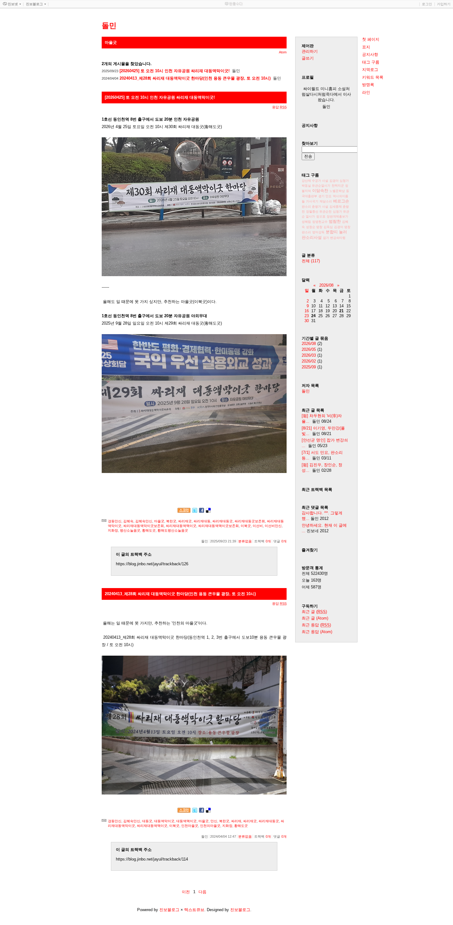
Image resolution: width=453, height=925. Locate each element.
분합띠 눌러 (336, 232)
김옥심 (328, 227)
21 (341, 311)
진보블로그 (169, 909)
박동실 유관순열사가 (316, 185)
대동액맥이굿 (186, 821)
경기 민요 (325, 196)
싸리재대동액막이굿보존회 (143, 526)
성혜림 (306, 221)
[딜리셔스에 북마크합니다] (208, 511)
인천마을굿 (189, 826)
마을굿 (159, 521)
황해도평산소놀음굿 (172, 530)
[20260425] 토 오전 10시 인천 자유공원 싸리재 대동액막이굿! (175, 70)
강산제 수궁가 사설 (315, 180)
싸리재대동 (202, 521)
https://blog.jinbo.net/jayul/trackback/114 (152, 859)
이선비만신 (273, 526)
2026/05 (309, 349)
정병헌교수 (320, 221)
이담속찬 (320, 190)
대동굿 (147, 821)
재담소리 (326, 201)
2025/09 (309, 367)
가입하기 (444, 4)
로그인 (427, 4)
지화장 (113, 530)
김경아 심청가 (339, 180)
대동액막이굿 (164, 821)
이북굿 (246, 526)
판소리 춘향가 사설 (315, 206)
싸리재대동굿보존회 (250, 521)
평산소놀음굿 (130, 530)
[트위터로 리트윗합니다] (194, 511)
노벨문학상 (337, 191)
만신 (213, 821)
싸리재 (236, 821)
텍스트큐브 (194, 909)
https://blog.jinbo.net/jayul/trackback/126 (152, 564)
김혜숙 (128, 521)
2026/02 (309, 361)
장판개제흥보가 (337, 216)
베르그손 (341, 201)
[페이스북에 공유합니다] (201, 511)
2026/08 (326, 285)
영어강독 (318, 232)
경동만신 (114, 521)
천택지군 (338, 185)
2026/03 (309, 355)
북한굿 (171, 521)
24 (313, 315)
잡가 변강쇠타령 (334, 237)
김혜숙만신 (143, 521)
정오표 (320, 216)
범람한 (335, 221)
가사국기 (312, 201)
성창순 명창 (314, 227)
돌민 (306, 391)
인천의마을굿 (210, 826)
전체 (311, 261)
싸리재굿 (185, 521)
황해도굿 (149, 530)
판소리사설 (312, 237)
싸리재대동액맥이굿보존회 (218, 526)
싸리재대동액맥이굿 (181, 526)
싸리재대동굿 (222, 521)
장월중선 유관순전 (319, 211)
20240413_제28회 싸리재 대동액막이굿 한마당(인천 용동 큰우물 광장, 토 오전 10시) (195, 78)
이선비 (258, 526)
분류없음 (245, 541)
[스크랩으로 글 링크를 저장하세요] (184, 511)
